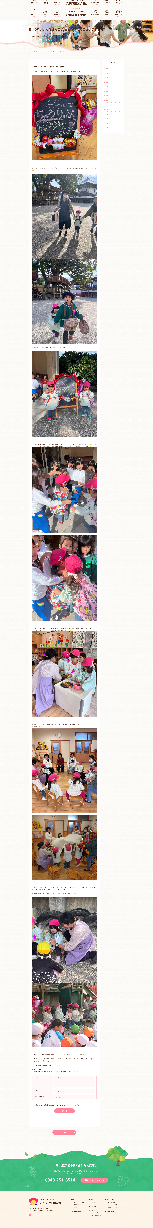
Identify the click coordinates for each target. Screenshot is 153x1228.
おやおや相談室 (96, 13)
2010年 (106, 118)
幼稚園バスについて (113, 1202)
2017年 (106, 100)
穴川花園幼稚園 (76, 13)
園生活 (46, 13)
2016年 (106, 105)
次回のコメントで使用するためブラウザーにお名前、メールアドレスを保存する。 (59, 1105)
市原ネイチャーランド (79, 1202)
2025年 (106, 73)
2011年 (106, 114)
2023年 (106, 82)
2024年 (106, 77)
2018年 (106, 95)
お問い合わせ (118, 13)
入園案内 (107, 13)
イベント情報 (95, 1213)
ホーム (29, 52)
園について (34, 13)
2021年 (106, 91)
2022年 (106, 86)
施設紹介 (76, 1207)
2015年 (106, 109)
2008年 (106, 127)
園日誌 (35, 51)
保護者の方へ (57, 13)
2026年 (106, 68)
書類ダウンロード (112, 1207)
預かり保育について (113, 1205)
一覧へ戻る (64, 1132)
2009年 (106, 123)
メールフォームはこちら (96, 1180)
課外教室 (76, 1205)
